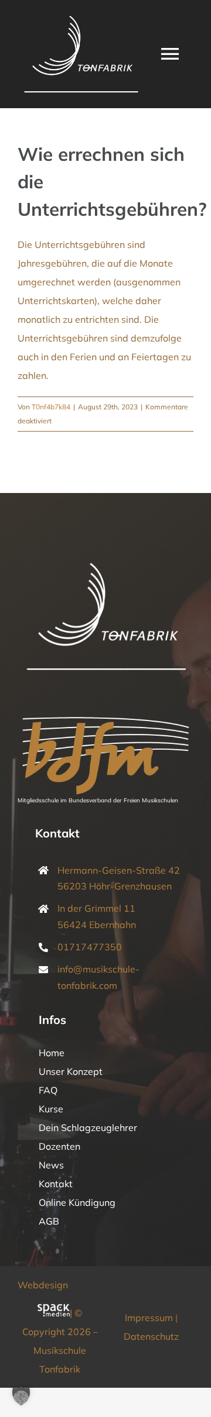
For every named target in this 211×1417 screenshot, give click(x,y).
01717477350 (89, 947)
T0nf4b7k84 (51, 406)
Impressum (149, 1317)
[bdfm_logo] (105, 710)
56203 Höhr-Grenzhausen (114, 886)
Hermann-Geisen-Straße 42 (118, 870)
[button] (21, 1396)
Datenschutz (151, 1336)
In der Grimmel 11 (96, 908)
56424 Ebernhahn (96, 924)
